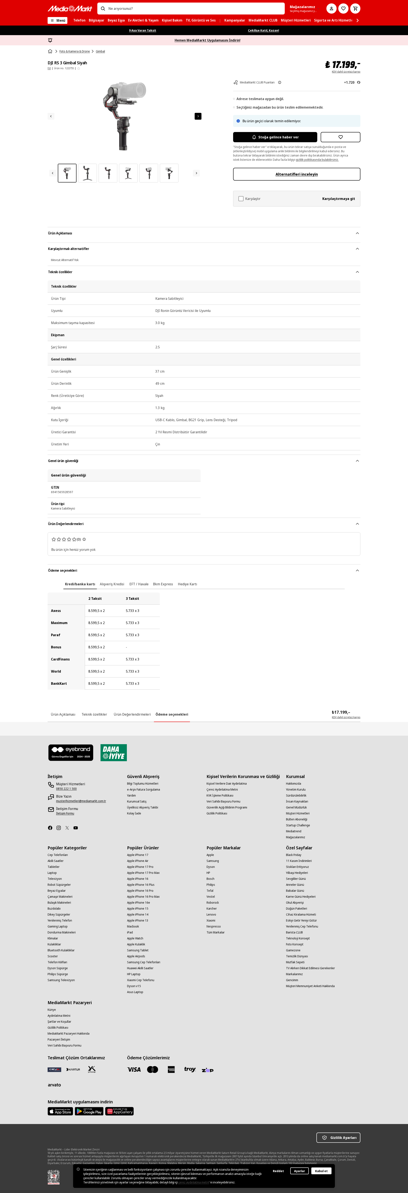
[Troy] (190, 1069)
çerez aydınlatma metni (193, 1182)
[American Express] (171, 1069)
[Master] (152, 1069)
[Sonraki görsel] (198, 116)
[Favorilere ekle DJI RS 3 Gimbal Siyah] (340, 137)
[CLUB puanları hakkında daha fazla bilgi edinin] (279, 82)
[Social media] (52, 827)
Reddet (278, 1171)
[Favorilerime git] (343, 8)
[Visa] (134, 1069)
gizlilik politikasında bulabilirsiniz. (317, 160)
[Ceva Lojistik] (54, 1069)
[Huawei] (119, 1111)
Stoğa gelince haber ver (278, 137)
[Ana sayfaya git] (70, 8)
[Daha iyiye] (114, 752)
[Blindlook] (71, 752)
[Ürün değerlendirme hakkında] (84, 539)
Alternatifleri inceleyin (297, 174)
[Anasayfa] (51, 51)
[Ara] (103, 8)
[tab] (80, 584)
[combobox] (194, 8)
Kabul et (321, 1171)
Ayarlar (299, 1171)
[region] (204, 641)
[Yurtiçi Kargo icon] (92, 1069)
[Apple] (60, 1111)
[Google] (89, 1111)
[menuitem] (79, 20)
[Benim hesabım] (331, 8)
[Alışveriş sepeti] (355, 8)
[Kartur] (73, 1069)
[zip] (208, 1070)
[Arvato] (54, 1084)
